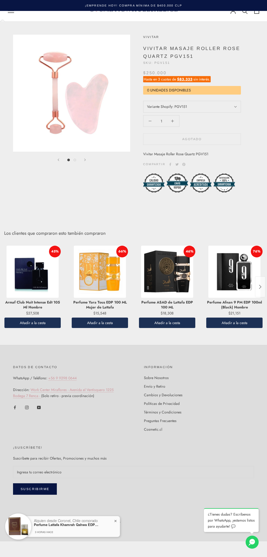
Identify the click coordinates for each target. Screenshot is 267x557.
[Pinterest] (183, 164)
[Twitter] (177, 164)
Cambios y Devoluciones (163, 395)
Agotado (192, 139)
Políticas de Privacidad (162, 403)
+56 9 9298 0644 (62, 378)
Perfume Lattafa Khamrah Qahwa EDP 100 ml (66, 525)
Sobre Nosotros (156, 377)
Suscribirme (35, 489)
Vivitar (151, 37)
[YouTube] (39, 407)
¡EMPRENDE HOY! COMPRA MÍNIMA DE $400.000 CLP (133, 5)
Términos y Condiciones (162, 412)
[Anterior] (58, 160)
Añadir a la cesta (33, 322)
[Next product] (260, 286)
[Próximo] (85, 160)
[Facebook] (170, 164)
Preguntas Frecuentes (160, 420)
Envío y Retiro (154, 386)
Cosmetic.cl (153, 429)
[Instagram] (27, 407)
